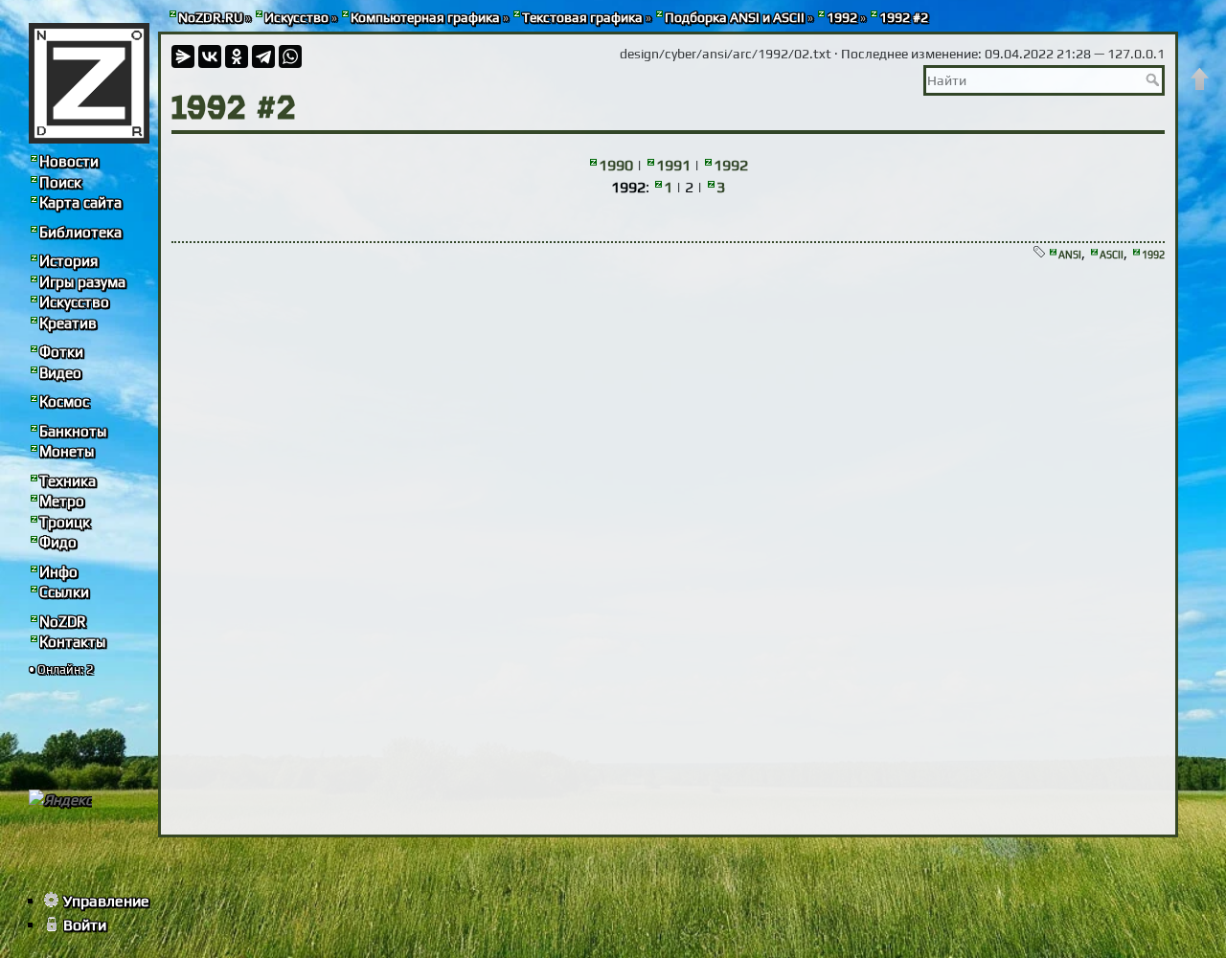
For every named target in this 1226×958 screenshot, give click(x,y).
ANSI (1069, 254)
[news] (89, 83)
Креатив (68, 323)
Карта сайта (80, 202)
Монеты (66, 451)
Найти (1155, 79)
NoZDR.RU (210, 17)
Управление (106, 901)
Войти (84, 925)
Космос (64, 401)
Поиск (60, 182)
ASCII (1112, 254)
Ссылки (64, 592)
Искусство (296, 17)
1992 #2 (903, 17)
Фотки (61, 352)
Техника (67, 481)
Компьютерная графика (425, 17)
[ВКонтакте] (209, 56)
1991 (673, 165)
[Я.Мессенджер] (182, 56)
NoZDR (62, 621)
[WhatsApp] (290, 56)
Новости (69, 161)
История (68, 261)
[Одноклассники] (236, 56)
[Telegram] (263, 56)
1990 (616, 165)
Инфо (58, 572)
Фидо (58, 542)
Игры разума (82, 282)
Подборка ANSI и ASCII (735, 17)
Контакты (72, 642)
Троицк (64, 522)
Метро (61, 501)
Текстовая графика (582, 17)
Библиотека (80, 232)
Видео (60, 373)
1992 (842, 17)
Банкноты (72, 431)
